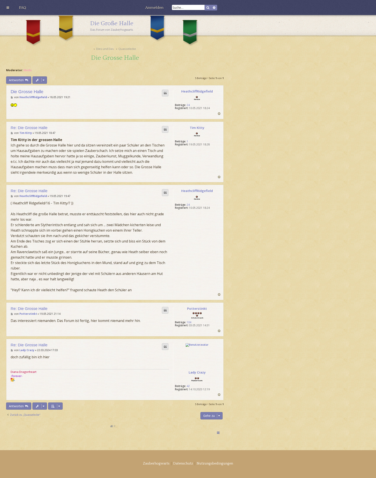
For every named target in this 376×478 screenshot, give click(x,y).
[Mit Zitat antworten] (165, 93)
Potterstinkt (197, 308)
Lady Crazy (197, 372)
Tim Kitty (197, 127)
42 (188, 386)
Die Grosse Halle (115, 58)
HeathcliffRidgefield (197, 91)
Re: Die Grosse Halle (29, 128)
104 (189, 322)
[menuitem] (22, 7)
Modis (28, 70)
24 (188, 105)
